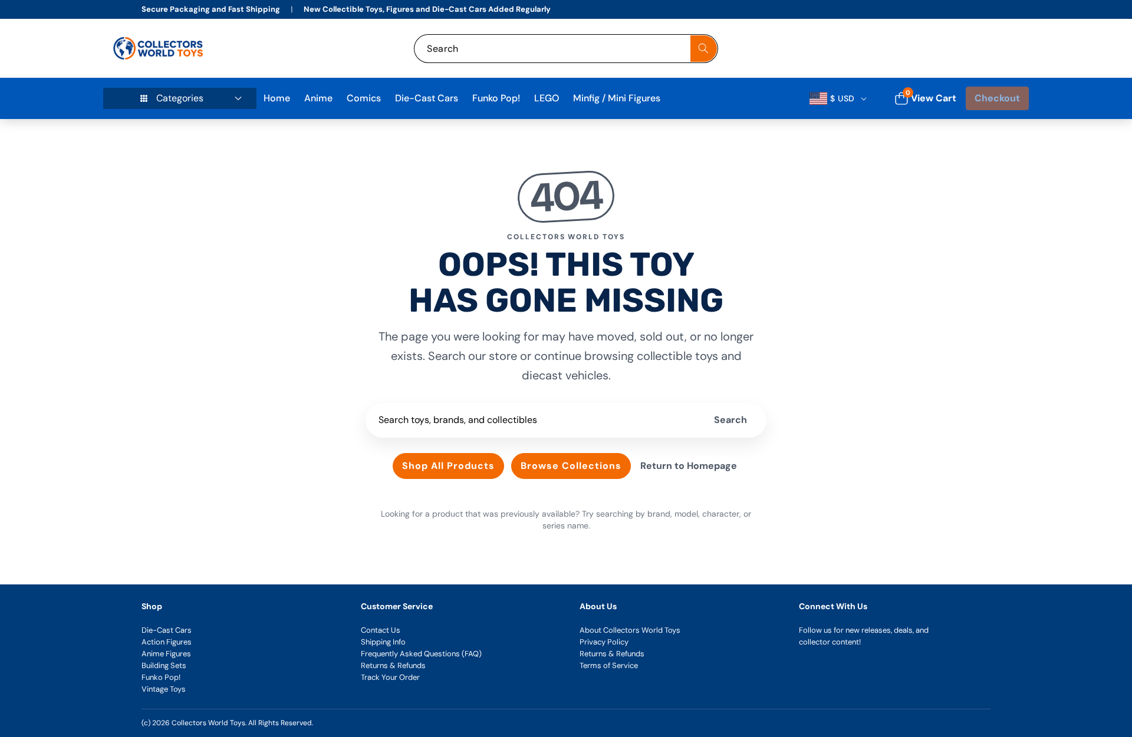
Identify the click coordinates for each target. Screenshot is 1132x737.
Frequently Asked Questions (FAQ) (421, 654)
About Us (598, 606)
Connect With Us (833, 606)
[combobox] (565, 48)
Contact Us (380, 630)
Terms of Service (609, 665)
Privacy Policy (604, 642)
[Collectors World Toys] (159, 48)
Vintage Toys (164, 689)
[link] (942, 48)
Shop (152, 606)
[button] (1007, 48)
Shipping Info (383, 642)
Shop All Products (448, 466)
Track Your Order (390, 677)
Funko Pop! (161, 677)
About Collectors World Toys (630, 630)
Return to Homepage (688, 466)
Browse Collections (571, 466)
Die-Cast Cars (167, 630)
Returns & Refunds (393, 665)
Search (730, 420)
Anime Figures (166, 654)
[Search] (703, 48)
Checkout (997, 98)
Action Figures (167, 642)
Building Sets (164, 665)
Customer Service (397, 606)
